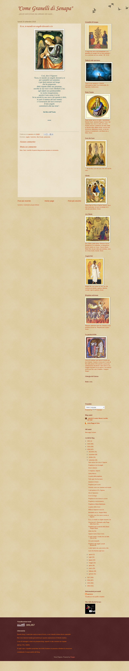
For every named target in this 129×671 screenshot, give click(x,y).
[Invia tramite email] (45, 134)
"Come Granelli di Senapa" (45, 8)
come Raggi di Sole (93, 423)
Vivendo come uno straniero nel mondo (99, 487)
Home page (49, 201)
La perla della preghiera (95, 476)
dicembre (92, 451)
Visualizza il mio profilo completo (94, 596)
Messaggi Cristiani (90, 432)
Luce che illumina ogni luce (96, 551)
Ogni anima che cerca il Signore (97, 462)
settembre (92, 460)
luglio (90, 557)
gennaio (91, 574)
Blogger (72, 657)
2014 (89, 586)
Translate (99, 410)
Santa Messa (92, 473)
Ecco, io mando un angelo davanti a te (99, 519)
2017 (89, 577)
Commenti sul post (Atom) (31, 205)
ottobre (91, 457)
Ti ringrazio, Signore (94, 470)
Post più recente (24, 201)
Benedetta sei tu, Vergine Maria (97, 512)
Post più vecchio (74, 201)
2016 (89, 580)
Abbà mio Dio (92, 531)
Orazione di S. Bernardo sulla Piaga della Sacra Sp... (98, 523)
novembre (92, 454)
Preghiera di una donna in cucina (97, 498)
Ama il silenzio (92, 468)
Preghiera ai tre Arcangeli (95, 465)
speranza (90, 594)
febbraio (91, 571)
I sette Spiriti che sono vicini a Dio (98, 548)
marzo (91, 568)
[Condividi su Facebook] (50, 134)
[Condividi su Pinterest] (52, 134)
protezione (47, 137)
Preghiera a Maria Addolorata (96, 504)
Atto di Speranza (93, 493)
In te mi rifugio (92, 496)
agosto (91, 554)
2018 (89, 449)
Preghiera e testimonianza (96, 501)
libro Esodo (40, 137)
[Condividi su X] (49, 134)
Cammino (33, 137)
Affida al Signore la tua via (96, 509)
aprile (90, 565)
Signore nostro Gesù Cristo (96, 534)
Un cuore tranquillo (93, 541)
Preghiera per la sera (94, 484)
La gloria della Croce (94, 507)
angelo (28, 137)
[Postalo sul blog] (47, 134)
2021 (89, 441)
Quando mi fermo (93, 482)
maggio (91, 563)
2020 (89, 444)
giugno (91, 560)
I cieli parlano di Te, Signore (96, 490)
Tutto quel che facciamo (95, 479)
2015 (89, 583)
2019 (89, 446)
